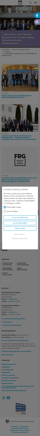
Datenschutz (24, 238)
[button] (37, 15)
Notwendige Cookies (14, 207)
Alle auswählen (20, 218)
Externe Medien (12, 211)
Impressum (15, 238)
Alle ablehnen (20, 223)
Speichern (20, 228)
